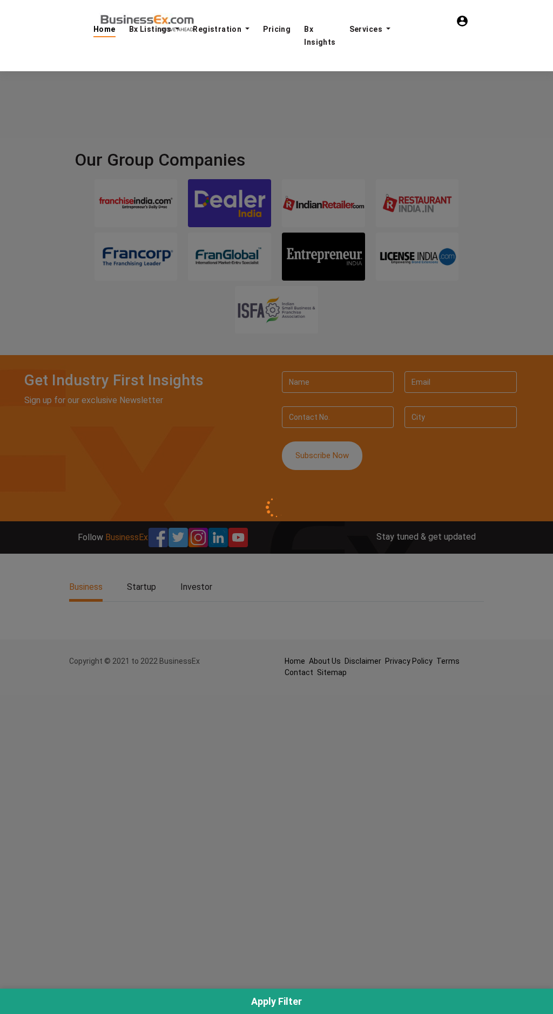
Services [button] (367, 29)
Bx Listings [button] (151, 29)
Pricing (277, 29)
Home (104, 29)
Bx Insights (319, 35)
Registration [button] (218, 29)
